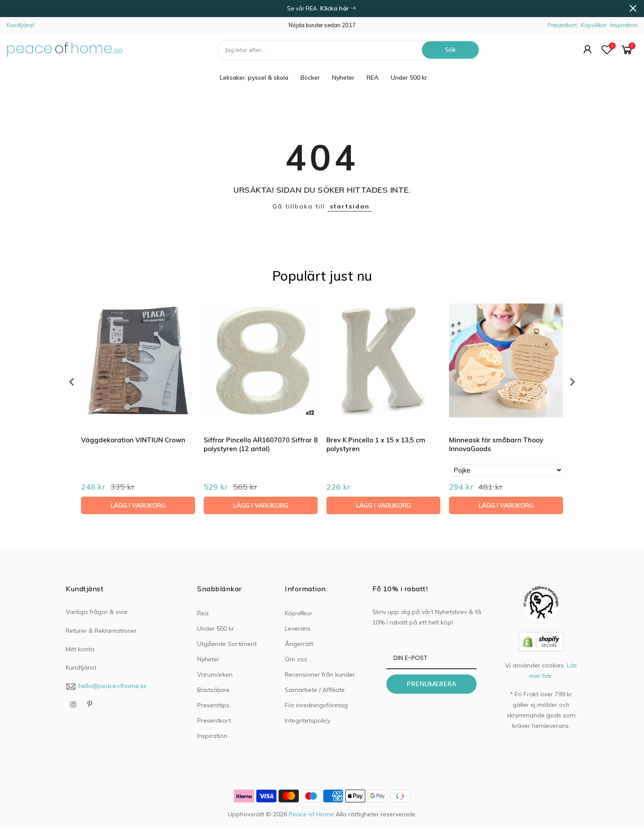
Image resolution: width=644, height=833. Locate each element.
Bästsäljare (213, 690)
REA (373, 77)
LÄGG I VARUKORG (138, 505)
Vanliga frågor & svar (97, 612)
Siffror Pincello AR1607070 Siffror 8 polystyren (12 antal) (261, 444)
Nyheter (343, 77)
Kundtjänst (20, 24)
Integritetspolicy (307, 720)
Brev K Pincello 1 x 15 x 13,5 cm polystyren (375, 444)
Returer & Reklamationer (101, 631)
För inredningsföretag (316, 705)
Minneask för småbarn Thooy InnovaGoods (496, 444)
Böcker (310, 77)
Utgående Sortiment (227, 644)
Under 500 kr (409, 77)
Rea (203, 613)
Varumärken (215, 674)
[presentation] (72, 382)
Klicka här (335, 8)
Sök (450, 49)
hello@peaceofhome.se (112, 686)
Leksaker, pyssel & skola (254, 77)
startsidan (350, 206)
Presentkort (562, 24)
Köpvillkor (593, 24)
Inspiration (623, 24)
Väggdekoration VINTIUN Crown (133, 440)
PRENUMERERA (431, 684)
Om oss (296, 659)
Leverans (298, 628)
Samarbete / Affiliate (315, 690)
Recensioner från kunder (320, 674)
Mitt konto (80, 649)
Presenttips (213, 705)
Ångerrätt (299, 644)
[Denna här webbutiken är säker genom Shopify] (541, 641)
